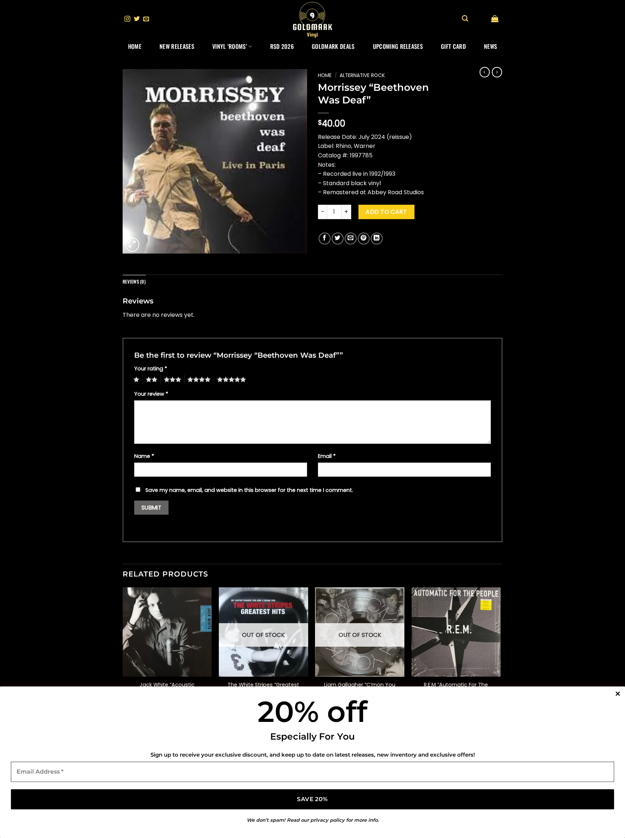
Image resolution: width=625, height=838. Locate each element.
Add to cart (386, 212)
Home (134, 46)
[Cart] (494, 18)
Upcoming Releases (398, 46)
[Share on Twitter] (338, 238)
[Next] (500, 651)
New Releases (177, 46)
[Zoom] (132, 245)
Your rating (150, 368)
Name (144, 456)
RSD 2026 (282, 46)
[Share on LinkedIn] (377, 238)
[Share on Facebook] (325, 238)
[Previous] (123, 651)
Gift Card (453, 46)
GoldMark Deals (333, 46)
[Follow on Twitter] (137, 19)
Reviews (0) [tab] (134, 281)
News (490, 46)
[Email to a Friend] (351, 238)
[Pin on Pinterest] (364, 238)
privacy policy (327, 820)
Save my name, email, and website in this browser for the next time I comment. (249, 490)
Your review (151, 393)
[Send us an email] (146, 19)
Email (327, 456)
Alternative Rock (362, 75)
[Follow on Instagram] (127, 19)
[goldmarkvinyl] (312, 19)
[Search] (465, 18)
